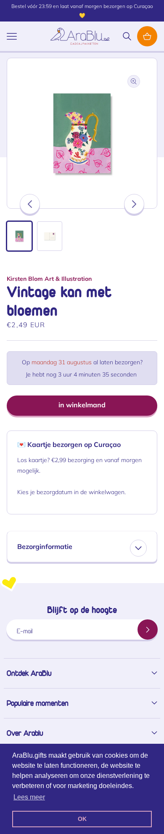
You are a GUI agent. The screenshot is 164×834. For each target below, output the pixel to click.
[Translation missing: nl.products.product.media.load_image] (19, 236)
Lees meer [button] (29, 797)
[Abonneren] (148, 629)
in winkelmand (82, 405)
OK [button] (82, 818)
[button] (12, 36)
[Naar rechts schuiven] (134, 204)
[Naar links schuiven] (30, 204)
